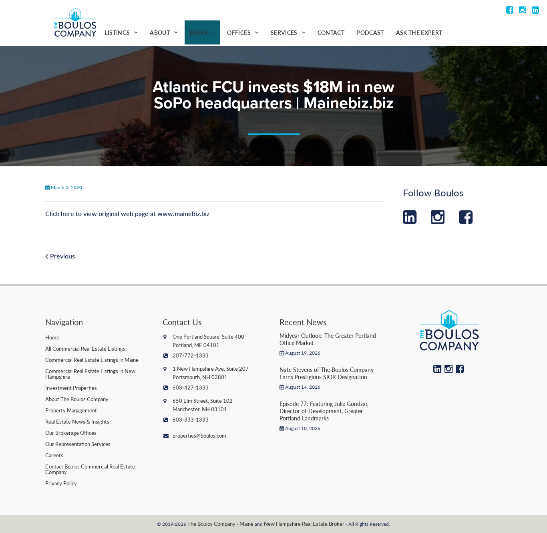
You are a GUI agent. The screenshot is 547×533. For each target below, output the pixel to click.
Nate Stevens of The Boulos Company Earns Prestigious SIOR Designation (327, 373)
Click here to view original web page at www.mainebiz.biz (127, 213)
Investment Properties (71, 388)
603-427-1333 (191, 387)
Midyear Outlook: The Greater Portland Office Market (328, 339)
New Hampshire (282, 523)
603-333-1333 (191, 419)
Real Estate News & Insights (77, 421)
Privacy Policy (61, 483)
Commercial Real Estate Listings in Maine (92, 359)
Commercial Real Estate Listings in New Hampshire (90, 373)
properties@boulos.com (199, 435)
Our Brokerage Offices (71, 432)
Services (284, 32)
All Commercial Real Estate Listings (85, 348)
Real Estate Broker (323, 523)
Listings (117, 32)
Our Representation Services (78, 444)
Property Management (71, 410)
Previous (61, 255)
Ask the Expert (419, 32)
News (198, 32)
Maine (246, 523)
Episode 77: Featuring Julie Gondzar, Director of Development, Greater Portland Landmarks (324, 411)
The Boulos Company (211, 523)
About (160, 32)
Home (52, 337)
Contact (331, 32)
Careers (54, 455)
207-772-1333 (191, 355)
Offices (238, 32)
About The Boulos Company (77, 399)
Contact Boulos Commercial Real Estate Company (90, 469)
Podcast (370, 32)
